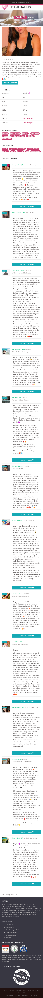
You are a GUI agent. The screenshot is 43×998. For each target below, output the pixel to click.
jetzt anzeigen (28, 118)
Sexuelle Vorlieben (11, 932)
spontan (20, 151)
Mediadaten (10, 995)
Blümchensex (15, 133)
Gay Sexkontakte (11, 935)
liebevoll (5, 151)
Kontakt (17, 995)
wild (27, 151)
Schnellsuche (10, 925)
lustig (13, 151)
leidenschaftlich (33, 149)
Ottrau (31, 520)
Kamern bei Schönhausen (20, 400)
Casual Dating (6, 895)
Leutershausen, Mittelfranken (22, 762)
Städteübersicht (10, 927)
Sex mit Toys (6, 139)
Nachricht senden (9, 83)
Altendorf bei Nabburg (20, 352)
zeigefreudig (35, 151)
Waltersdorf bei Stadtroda (21, 273)
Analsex (5, 133)
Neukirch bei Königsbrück (20, 644)
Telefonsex (21, 2)
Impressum (33, 995)
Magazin (28, 2)
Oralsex (5, 136)
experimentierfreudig (17, 149)
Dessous (25, 133)
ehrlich (4, 149)
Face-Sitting (35, 133)
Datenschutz (24, 995)
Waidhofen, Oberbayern (20, 596)
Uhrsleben (33, 838)
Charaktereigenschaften (13, 930)
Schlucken (30, 136)
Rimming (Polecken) (17, 136)
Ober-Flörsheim (17, 469)
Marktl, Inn (34, 707)
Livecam (14, 2)
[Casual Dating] (16, 7)
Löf (33, 212)
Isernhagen (34, 165)
